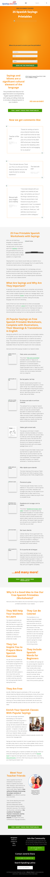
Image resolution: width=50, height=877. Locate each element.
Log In (14, 845)
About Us (14, 839)
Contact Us (14, 841)
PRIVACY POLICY (31, 872)
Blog (14, 843)
